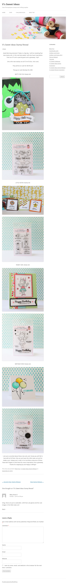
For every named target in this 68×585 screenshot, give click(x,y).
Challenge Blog (20, 12)
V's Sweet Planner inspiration (57, 70)
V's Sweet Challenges (54, 61)
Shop (10, 12)
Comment (5, 525)
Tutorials (51, 59)
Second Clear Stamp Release (11, 482)
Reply (3, 509)
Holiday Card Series (54, 53)
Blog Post (17, 469)
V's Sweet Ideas (11, 4)
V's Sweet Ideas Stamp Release (29, 469)
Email (3, 552)
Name (4, 545)
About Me (32, 12)
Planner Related (53, 57)
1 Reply (4, 49)
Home (3, 12)
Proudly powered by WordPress (10, 582)
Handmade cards (53, 51)
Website (4, 558)
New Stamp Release (37, 482)
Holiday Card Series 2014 (55, 55)
